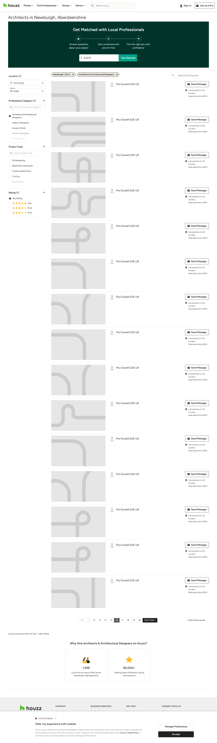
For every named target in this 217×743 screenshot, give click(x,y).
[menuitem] (28, 5)
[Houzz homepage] (11, 5)
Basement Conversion (22, 166)
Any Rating (17, 198)
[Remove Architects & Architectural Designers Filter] (117, 74)
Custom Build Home (21, 171)
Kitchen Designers (20, 133)
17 (122, 620)
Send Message (199, 84)
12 (94, 620)
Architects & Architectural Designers (24, 116)
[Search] (92, 6)
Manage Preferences (176, 726)
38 (139, 620)
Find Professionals (46, 5)
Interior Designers (20, 123)
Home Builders (19, 138)
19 (134, 620)
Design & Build (19, 128)
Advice (79, 5)
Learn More (44, 634)
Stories (66, 5)
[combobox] (112, 6)
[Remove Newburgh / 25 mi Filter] (73, 74)
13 (100, 620)
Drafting (16, 176)
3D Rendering (18, 160)
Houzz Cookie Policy (129, 732)
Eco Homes (17, 181)
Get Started (128, 58)
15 (111, 620)
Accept (176, 734)
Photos (27, 5)
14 (105, 620)
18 (128, 620)
